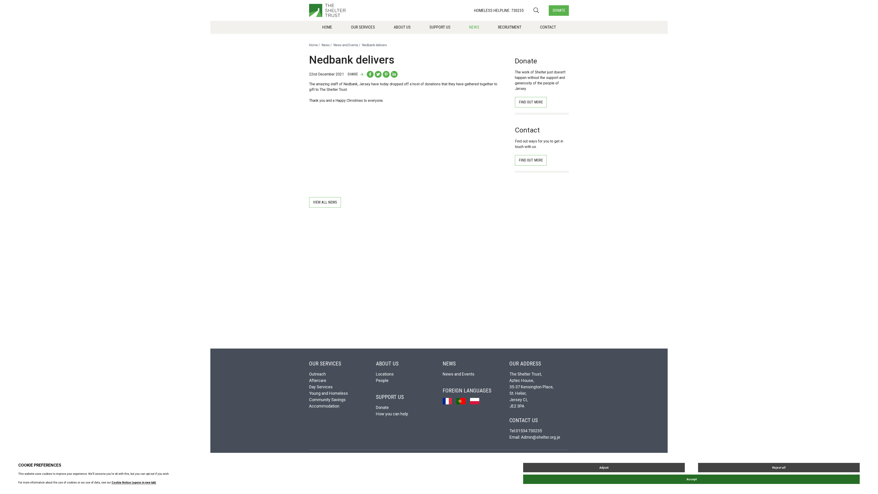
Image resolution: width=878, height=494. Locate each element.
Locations (385, 374)
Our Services (363, 27)
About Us (402, 27)
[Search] (536, 10)
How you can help (392, 413)
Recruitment (509, 27)
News (474, 27)
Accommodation (324, 406)
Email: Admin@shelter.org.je (534, 437)
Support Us (439, 27)
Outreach (317, 374)
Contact (548, 27)
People (382, 380)
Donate (559, 10)
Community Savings (327, 399)
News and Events (346, 45)
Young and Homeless (328, 393)
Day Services (321, 386)
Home (327, 27)
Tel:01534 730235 (525, 430)
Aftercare (317, 380)
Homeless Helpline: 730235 (499, 10)
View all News (325, 202)
